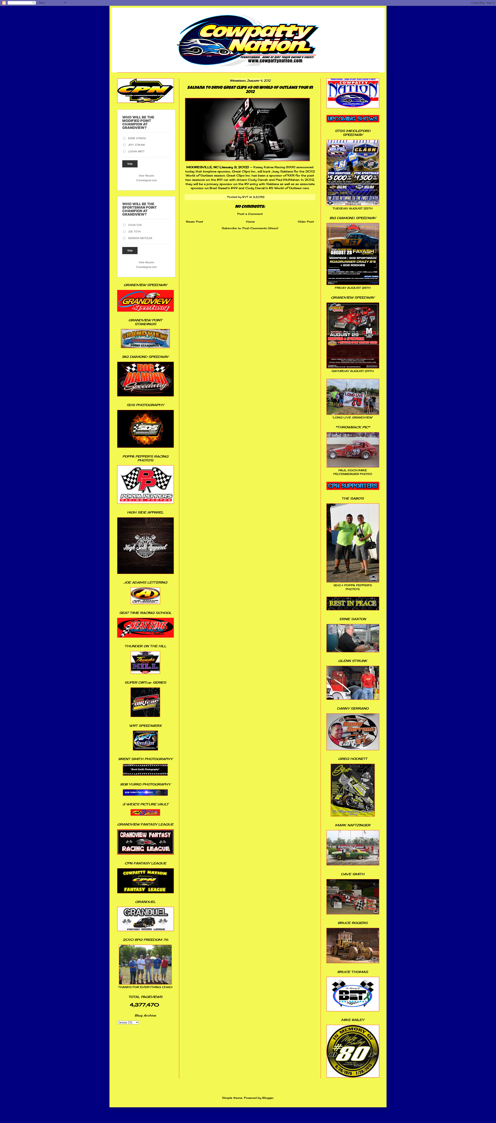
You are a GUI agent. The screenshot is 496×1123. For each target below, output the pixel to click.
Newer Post (194, 221)
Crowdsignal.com (146, 180)
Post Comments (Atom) (260, 228)
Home (250, 221)
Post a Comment (250, 213)
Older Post (306, 221)
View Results (146, 175)
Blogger (268, 1097)
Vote (130, 163)
